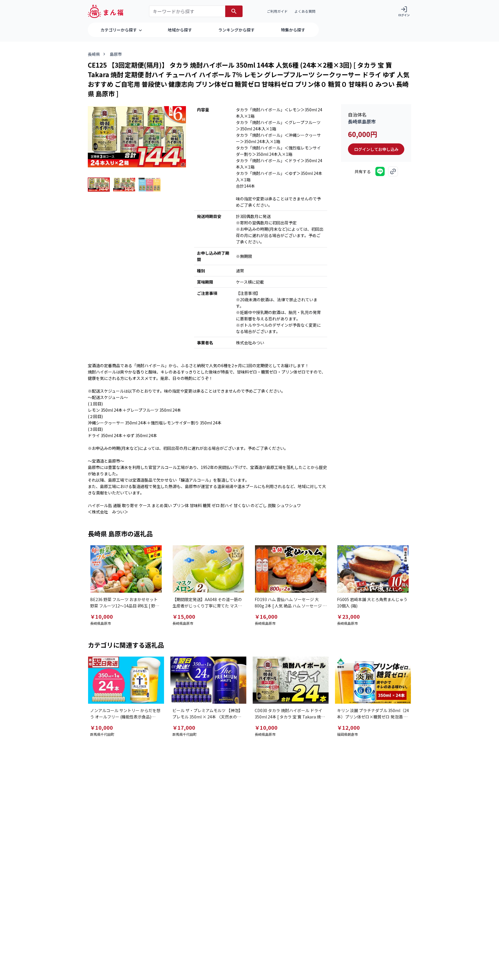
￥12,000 (348, 727)
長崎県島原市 (362, 121)
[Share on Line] (380, 171)
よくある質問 (305, 11)
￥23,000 (348, 616)
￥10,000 (101, 616)
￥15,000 (183, 616)
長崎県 (94, 54)
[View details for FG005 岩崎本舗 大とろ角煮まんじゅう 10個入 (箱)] (373, 569)
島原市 (116, 54)
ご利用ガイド (277, 11)
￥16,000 (266, 616)
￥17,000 (183, 727)
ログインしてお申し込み (376, 149)
